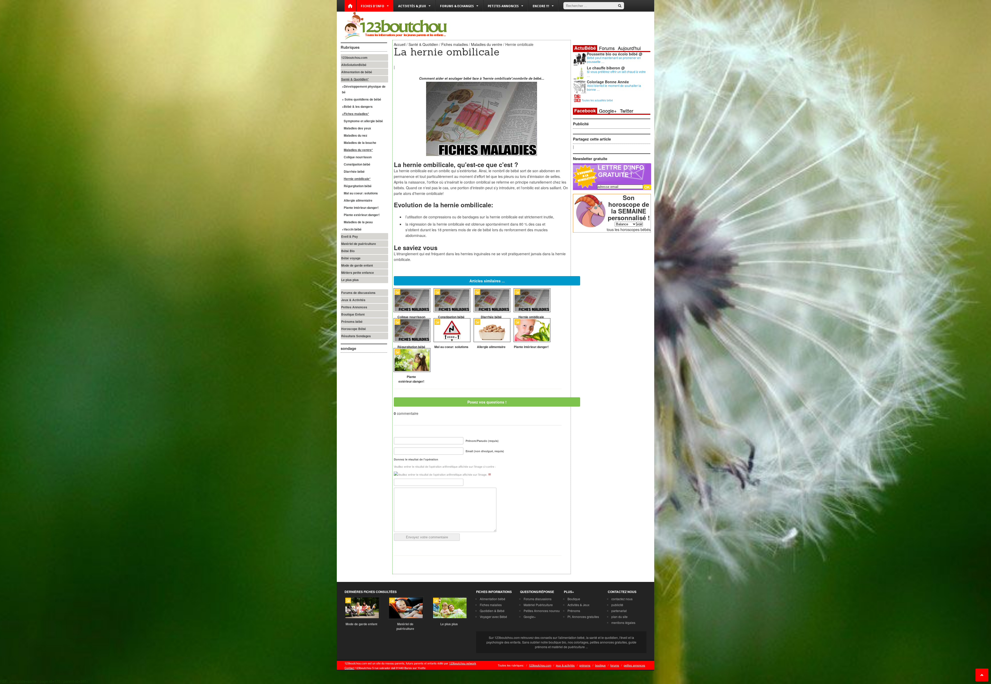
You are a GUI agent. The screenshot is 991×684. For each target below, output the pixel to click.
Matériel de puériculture (358, 243)
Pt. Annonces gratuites (583, 616)
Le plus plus (350, 279)
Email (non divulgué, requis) (485, 451)
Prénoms (574, 610)
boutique (600, 665)
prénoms (584, 665)
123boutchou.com (354, 57)
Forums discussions (538, 599)
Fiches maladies (454, 44)
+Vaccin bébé (352, 229)
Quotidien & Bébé (492, 610)
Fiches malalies (491, 605)
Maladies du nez (355, 135)
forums (614, 665)
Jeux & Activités (353, 300)
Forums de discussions (358, 292)
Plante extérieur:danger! (362, 214)
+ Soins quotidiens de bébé (361, 99)
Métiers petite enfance (357, 272)
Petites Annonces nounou (542, 610)
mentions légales (623, 622)
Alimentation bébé (492, 599)
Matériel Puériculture (538, 605)
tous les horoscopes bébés (629, 229)
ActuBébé (585, 48)
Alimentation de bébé (356, 72)
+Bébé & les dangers (357, 106)
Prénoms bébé (352, 321)
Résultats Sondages (356, 336)
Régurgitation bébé (358, 186)
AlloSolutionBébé (353, 64)
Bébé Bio (348, 251)
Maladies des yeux (357, 128)
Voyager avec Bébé (493, 616)
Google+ (608, 110)
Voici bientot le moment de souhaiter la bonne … (614, 87)
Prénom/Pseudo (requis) (482, 441)
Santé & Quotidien (423, 44)
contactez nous (622, 599)
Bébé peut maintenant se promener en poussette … (614, 59)
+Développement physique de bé (364, 89)
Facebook (585, 111)
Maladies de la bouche (360, 142)
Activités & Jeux (578, 605)
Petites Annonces (354, 307)
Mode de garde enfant (357, 265)
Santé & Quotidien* (355, 79)
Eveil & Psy (349, 236)
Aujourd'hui (629, 48)
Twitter (626, 110)
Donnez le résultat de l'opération (416, 459)
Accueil (399, 44)
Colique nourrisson (358, 157)
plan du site (619, 616)
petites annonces (634, 665)
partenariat (619, 610)
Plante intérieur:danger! (361, 207)
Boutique (574, 599)
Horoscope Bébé (353, 328)
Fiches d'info (372, 6)
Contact (349, 668)
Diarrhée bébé (354, 171)
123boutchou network (462, 663)
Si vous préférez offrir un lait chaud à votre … (616, 73)
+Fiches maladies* (355, 113)
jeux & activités (565, 665)
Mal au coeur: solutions (361, 193)
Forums (607, 48)
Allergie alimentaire (358, 200)
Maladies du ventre (486, 44)
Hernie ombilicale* (357, 178)
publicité (617, 605)
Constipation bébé (357, 164)
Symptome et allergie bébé (363, 121)
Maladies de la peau (358, 222)
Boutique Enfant (353, 314)
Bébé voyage (351, 258)
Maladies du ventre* (358, 149)
